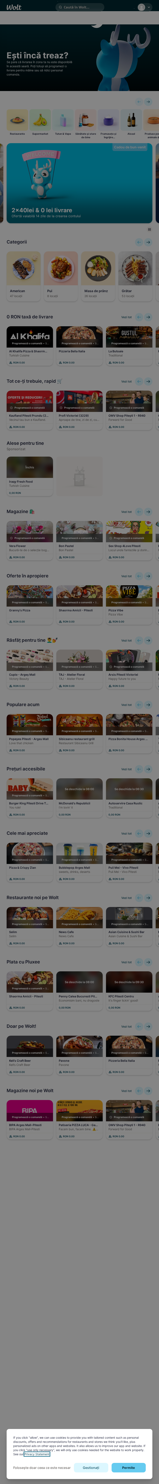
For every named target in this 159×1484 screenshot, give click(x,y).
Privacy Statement (36, 1454)
